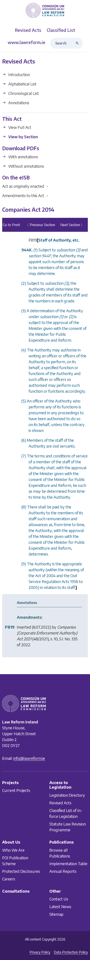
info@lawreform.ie (29, 758)
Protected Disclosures (21, 871)
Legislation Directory (67, 795)
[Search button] (78, 43)
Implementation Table (68, 863)
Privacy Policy (39, 952)
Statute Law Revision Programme (67, 826)
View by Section (22, 136)
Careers (8, 878)
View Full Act (19, 127)
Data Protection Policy (71, 952)
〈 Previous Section (40, 225)
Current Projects (16, 790)
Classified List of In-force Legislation (65, 813)
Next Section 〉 (72, 225)
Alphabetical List (21, 83)
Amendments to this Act (25, 195)
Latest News (60, 906)
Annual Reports (62, 871)
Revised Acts (60, 802)
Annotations (18, 102)
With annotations (22, 156)
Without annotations (25, 166)
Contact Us (58, 898)
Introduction (18, 74)
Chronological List (23, 93)
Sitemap (56, 914)
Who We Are (13, 850)
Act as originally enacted (25, 186)
